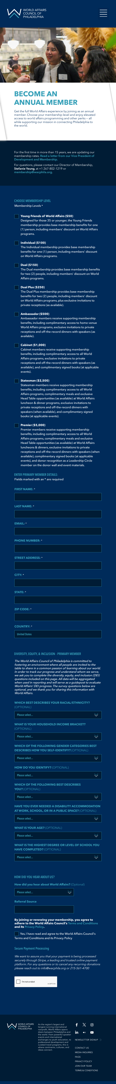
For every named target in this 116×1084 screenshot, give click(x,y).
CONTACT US (82, 1048)
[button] (103, 14)
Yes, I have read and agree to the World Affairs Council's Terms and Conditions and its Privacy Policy (54, 936)
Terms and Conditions (83, 923)
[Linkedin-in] (76, 1032)
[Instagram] (92, 1025)
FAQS (77, 1057)
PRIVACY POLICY (83, 1061)
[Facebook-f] (76, 1025)
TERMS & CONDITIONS (86, 1070)
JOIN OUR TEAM (83, 1066)
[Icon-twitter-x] (84, 1025)
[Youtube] (92, 1032)
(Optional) (52, 705)
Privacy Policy (34, 927)
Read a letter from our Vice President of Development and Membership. (54, 157)
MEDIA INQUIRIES (84, 1052)
